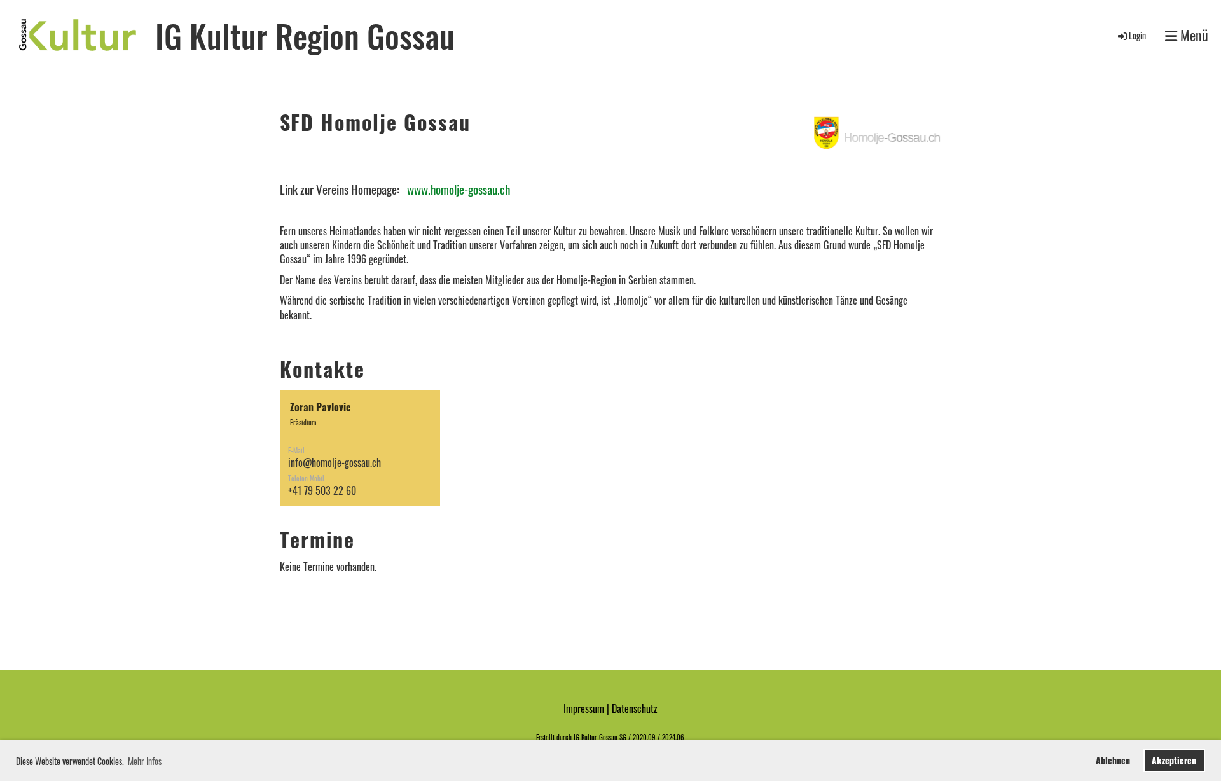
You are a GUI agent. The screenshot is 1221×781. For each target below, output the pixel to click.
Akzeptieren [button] (1174, 760)
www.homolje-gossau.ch (458, 189)
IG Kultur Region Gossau (305, 35)
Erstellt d (548, 737)
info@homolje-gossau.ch (334, 462)
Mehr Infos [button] (145, 761)
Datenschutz (635, 708)
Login (1137, 35)
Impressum (583, 708)
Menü (1192, 35)
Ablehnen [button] (1113, 760)
